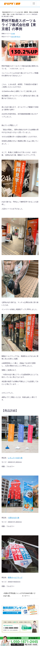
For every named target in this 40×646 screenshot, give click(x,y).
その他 (13, 33)
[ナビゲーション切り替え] (34, 3)
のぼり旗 (13, 36)
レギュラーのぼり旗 (15, 458)
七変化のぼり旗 (13, 517)
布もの (18, 36)
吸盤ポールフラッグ (15, 577)
